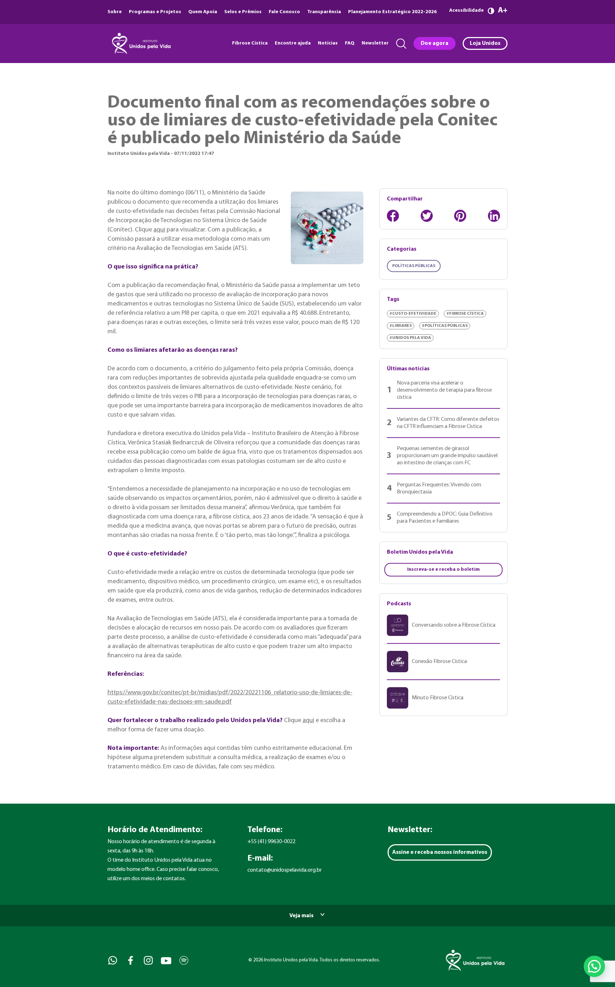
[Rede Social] (111, 960)
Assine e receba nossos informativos (439, 852)
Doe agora (434, 43)
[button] (594, 966)
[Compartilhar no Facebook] (393, 216)
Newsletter (375, 43)
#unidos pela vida (410, 338)
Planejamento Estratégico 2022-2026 (392, 12)
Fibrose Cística (250, 43)
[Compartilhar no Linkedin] (494, 216)
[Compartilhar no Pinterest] (460, 216)
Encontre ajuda (293, 43)
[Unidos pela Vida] (140, 43)
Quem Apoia (202, 12)
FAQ (349, 43)
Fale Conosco (284, 12)
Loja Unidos (485, 43)
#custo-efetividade (412, 314)
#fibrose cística (465, 314)
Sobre (114, 12)
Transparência (324, 12)
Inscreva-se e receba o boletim (443, 569)
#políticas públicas (445, 326)
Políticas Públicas (413, 266)
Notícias (328, 43)
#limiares (400, 326)
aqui (159, 229)
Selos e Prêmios (243, 12)
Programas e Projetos (155, 12)
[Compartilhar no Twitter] (427, 216)
